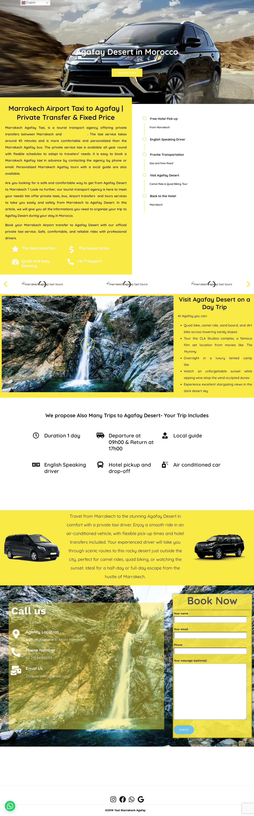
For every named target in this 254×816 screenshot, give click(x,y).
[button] (5, 284)
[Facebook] (122, 799)
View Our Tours (127, 72)
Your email (181, 629)
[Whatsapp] (131, 799)
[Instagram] (113, 799)
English (31, 2)
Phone (178, 644)
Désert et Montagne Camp (210, 365)
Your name (181, 613)
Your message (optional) (190, 660)
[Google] (141, 799)
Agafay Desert (75, 134)
